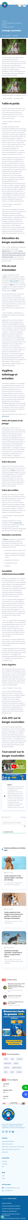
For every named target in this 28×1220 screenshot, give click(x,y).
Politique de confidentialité (9, 1211)
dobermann (5, 416)
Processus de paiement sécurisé (11, 1206)
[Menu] (24, 5)
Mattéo (16, 35)
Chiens (16, 1063)
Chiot (12, 1072)
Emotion (19, 1072)
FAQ (3, 1166)
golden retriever (16, 1067)
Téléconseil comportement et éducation (13, 1146)
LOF (5, 287)
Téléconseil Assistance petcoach (11, 1149)
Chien (6, 1059)
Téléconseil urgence (7, 1144)
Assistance (5, 1152)
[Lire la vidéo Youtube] (14, 766)
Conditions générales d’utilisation (11, 1208)
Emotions (19, 1059)
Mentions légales (6, 1203)
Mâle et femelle (14, 281)
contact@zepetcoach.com (12, 1188)
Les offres (4, 1164)
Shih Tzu (6, 1067)
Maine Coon (7, 1063)
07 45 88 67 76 (8, 1190)
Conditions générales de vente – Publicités (14, 1218)
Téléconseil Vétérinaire (8, 1141)
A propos (4, 1161)
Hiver (5, 1072)
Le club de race (17, 523)
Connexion (23, 817)
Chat (12, 1059)
